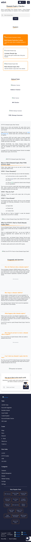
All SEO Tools (5, 405)
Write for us (4, 441)
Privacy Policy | (4, 538)
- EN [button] (22, 2)
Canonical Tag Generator (23, 494)
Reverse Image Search (16, 494)
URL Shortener (7, 493)
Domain (3, 476)
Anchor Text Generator (7, 500)
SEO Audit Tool (15, 504)
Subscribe (26, 387)
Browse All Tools (15, 522)
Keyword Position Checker (8, 418)
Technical (4, 470)
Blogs (3, 430)
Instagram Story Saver (23, 500)
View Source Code (15, 500)
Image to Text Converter (19, 511)
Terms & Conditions (13, 538)
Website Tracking (5, 478)
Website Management (6, 473)
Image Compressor (7, 516)
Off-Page (4, 484)
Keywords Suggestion (7, 407)
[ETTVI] (3, 2)
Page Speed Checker (11, 511)
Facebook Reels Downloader (15, 516)
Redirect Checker (23, 505)
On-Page (4, 481)
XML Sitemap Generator (23, 516)
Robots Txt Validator (7, 505)
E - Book (4, 438)
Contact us (4, 444)
